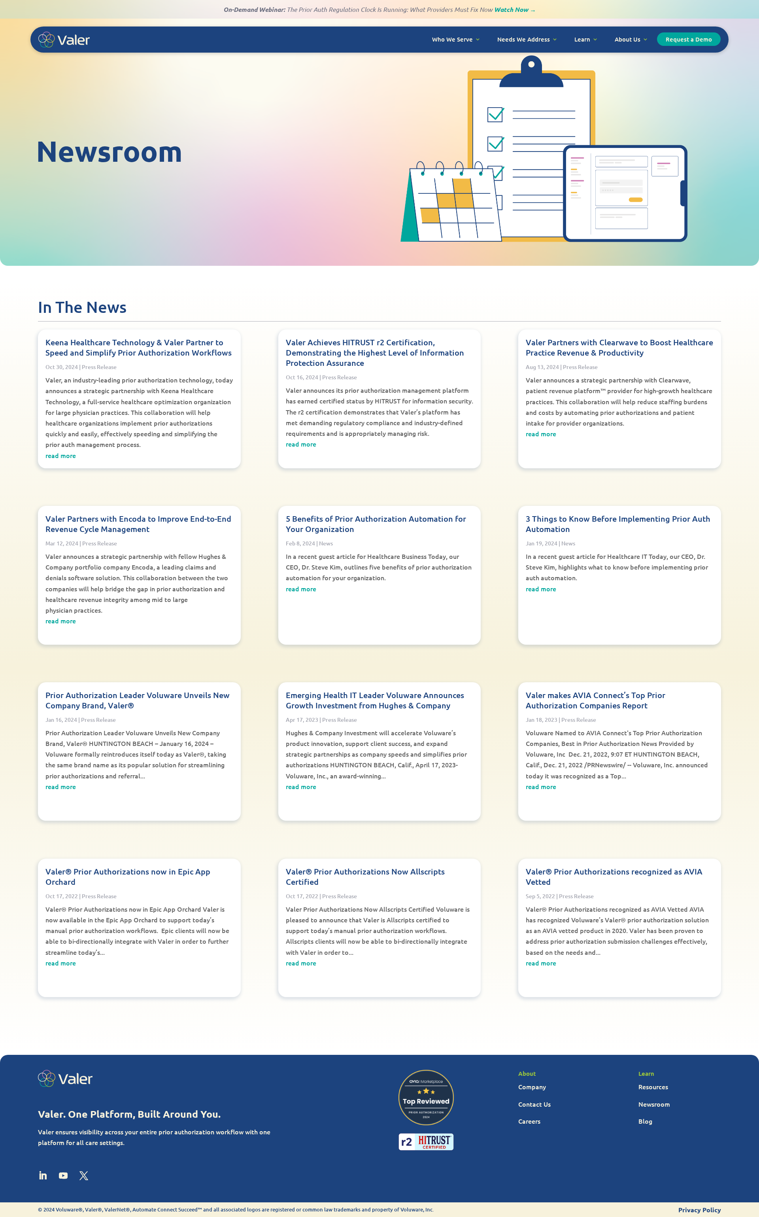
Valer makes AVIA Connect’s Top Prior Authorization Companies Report (595, 700)
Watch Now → (515, 9)
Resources (653, 1086)
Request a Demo (689, 39)
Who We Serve (452, 39)
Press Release (99, 367)
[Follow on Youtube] (63, 1175)
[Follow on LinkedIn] (42, 1175)
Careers (529, 1121)
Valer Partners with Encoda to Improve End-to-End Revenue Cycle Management (138, 523)
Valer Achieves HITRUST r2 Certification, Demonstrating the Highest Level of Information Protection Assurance (375, 352)
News (326, 543)
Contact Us (534, 1104)
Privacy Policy (699, 1210)
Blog (645, 1121)
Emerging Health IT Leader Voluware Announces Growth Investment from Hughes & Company (375, 700)
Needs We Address (523, 39)
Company (532, 1086)
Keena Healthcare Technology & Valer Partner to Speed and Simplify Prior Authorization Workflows (138, 347)
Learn (582, 39)
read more (60, 455)
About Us (627, 39)
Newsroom (654, 1104)
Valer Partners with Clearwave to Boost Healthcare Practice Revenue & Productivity (619, 347)
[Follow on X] (84, 1175)
